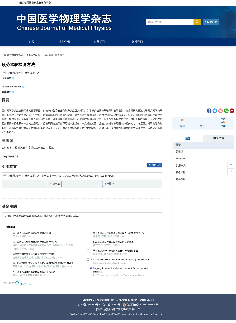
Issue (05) (48, 55)
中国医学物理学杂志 (12, 55)
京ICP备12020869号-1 (89, 305)
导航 (187, 138)
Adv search (211, 22)
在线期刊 (100, 42)
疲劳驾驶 (6, 148)
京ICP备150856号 (111, 305)
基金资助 (181, 179)
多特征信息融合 (36, 148)
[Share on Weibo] (220, 111)
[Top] (230, 165)
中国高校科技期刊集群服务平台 (34, 3)
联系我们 (137, 42)
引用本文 (181, 165)
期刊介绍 (64, 42)
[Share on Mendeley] (231, 111)
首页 (32, 42)
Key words (181, 158)
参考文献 (181, 172)
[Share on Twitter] (214, 111)
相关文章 (218, 138)
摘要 (178, 145)
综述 (51, 148)
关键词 (179, 152)
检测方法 (20, 148)
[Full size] (230, 171)
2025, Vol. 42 (33, 55)
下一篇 (108, 184)
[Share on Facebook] (208, 111)
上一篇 (56, 184)
